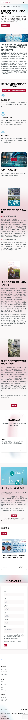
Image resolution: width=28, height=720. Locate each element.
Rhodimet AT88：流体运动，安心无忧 (12, 6)
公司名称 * (6, 613)
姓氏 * (5, 599)
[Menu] (26, 2)
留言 (5, 627)
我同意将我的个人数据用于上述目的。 (13, 641)
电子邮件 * (6, 606)
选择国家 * (6, 620)
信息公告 (17, 638)
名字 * (5, 591)
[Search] (23, 2)
